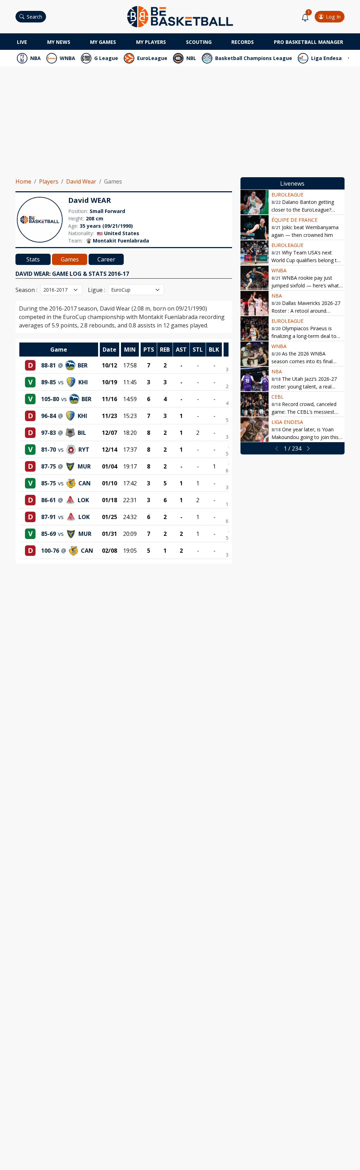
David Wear (81, 181)
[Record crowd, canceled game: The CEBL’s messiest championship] (254, 404)
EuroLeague (152, 58)
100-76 (50, 550)
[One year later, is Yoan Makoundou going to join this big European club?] (254, 429)
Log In (333, 16)
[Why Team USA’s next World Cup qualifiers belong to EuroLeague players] (254, 252)
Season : (26, 290)
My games (103, 42)
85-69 (48, 534)
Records (242, 42)
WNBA (67, 58)
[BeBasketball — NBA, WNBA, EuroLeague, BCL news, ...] (180, 16)
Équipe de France (294, 220)
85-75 (48, 483)
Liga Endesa (326, 58)
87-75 (48, 466)
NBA (35, 58)
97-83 (48, 433)
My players (151, 42)
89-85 (48, 382)
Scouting (199, 42)
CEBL (277, 396)
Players (48, 181)
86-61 (48, 500)
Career (106, 259)
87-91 (48, 517)
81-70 (48, 449)
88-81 (48, 365)
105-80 (50, 399)
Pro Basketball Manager (308, 42)
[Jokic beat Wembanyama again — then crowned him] (254, 227)
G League (106, 58)
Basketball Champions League (253, 58)
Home (23, 181)
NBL (191, 58)
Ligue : (96, 290)
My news (58, 42)
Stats (33, 259)
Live (22, 42)
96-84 (48, 416)
